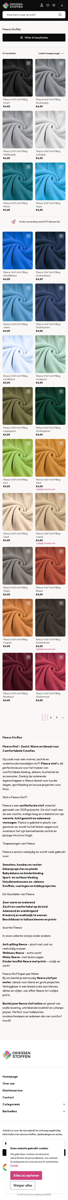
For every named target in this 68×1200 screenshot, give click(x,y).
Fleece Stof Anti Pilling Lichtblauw (15, 377)
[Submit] (61, 14)
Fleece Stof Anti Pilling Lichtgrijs (48, 153)
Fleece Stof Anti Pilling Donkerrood (48, 695)
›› (62, 717)
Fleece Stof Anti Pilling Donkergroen (48, 429)
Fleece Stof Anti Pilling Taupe (15, 589)
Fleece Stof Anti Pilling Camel (48, 535)
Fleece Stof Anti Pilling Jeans (15, 326)
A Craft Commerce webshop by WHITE (34, 1194)
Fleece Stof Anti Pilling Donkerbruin (48, 641)
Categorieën (11, 1104)
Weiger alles (22, 1185)
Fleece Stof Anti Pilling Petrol (15, 204)
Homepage (10, 1076)
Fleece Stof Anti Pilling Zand (15, 535)
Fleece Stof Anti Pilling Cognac (15, 641)
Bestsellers (10, 1111)
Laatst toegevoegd (49, 53)
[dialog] (35, 1166)
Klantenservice (13, 1090)
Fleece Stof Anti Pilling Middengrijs (15, 153)
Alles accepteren (26, 1175)
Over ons (9, 1083)
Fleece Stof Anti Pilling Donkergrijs (48, 101)
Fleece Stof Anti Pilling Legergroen (15, 429)
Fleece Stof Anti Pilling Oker (48, 481)
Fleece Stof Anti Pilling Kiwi (15, 481)
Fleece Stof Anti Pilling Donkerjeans (48, 326)
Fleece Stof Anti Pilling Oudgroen (48, 377)
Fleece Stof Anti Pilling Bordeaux (15, 695)
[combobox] (34, 14)
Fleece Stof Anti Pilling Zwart (15, 101)
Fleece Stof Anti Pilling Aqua (48, 204)
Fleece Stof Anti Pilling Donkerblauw (48, 274)
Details (14, 1165)
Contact (8, 1097)
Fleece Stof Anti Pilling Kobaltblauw (15, 274)
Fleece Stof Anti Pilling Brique (48, 589)
